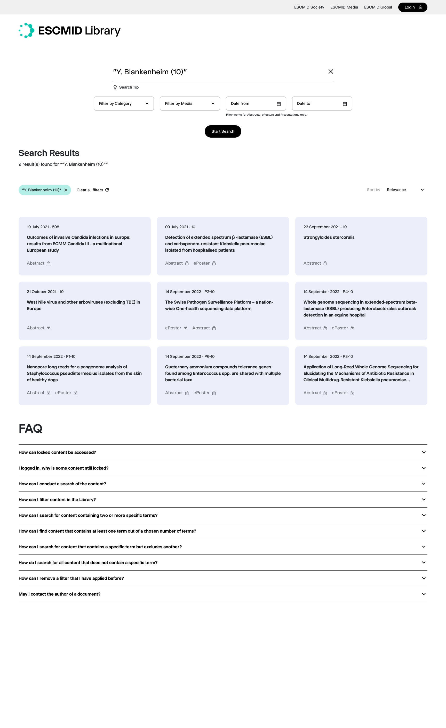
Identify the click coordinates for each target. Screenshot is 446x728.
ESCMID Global (378, 7)
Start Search (223, 131)
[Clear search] (330, 71)
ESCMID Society (309, 7)
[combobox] (124, 103)
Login (410, 7)
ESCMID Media (344, 7)
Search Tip (129, 87)
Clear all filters (90, 189)
